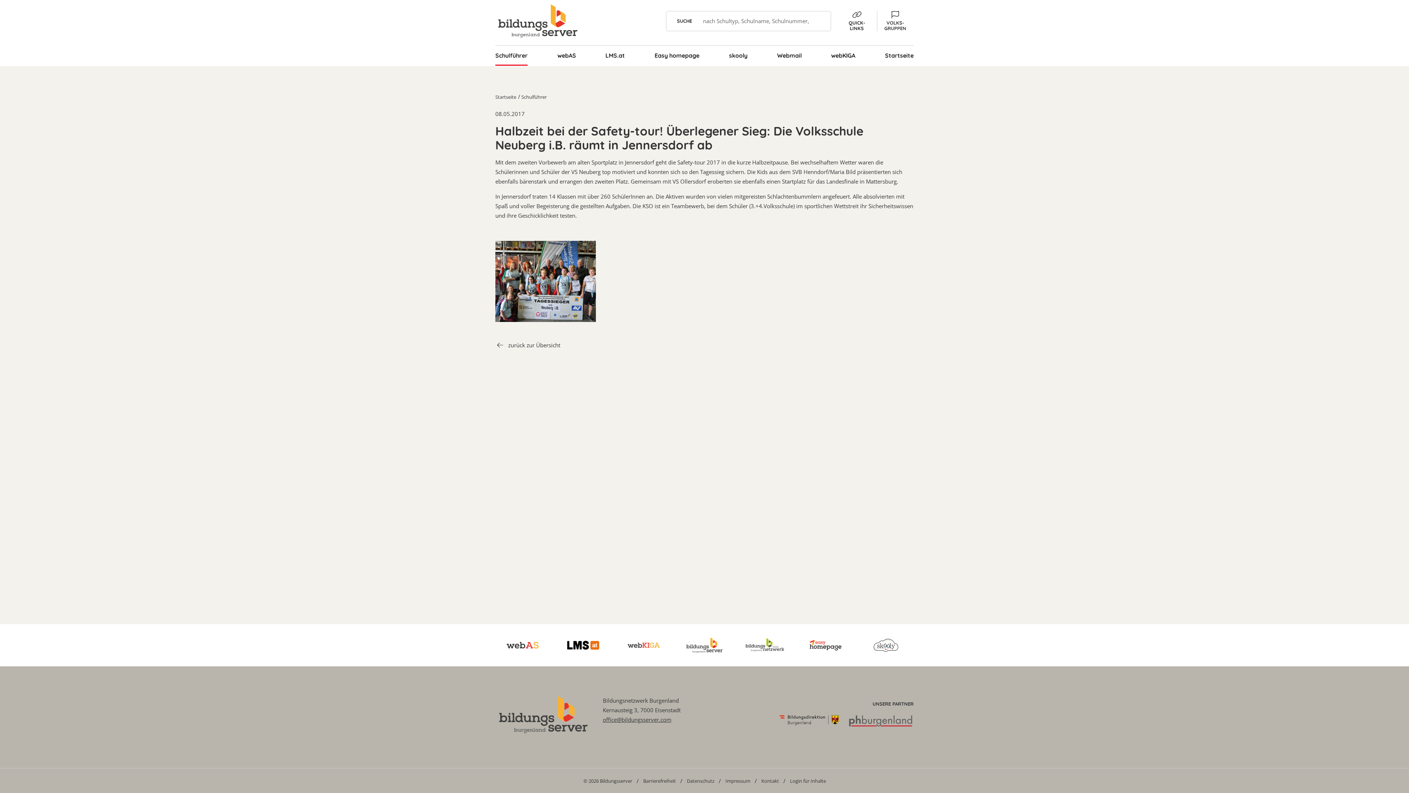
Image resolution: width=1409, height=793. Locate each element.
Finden (821, 21)
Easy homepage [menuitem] (677, 55)
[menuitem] (608, 781)
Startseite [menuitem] (899, 55)
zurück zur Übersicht (534, 345)
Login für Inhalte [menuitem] (808, 781)
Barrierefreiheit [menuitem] (659, 781)
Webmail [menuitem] (789, 55)
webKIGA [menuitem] (843, 55)
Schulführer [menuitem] (511, 55)
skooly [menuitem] (738, 55)
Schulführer (534, 97)
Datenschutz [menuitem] (700, 781)
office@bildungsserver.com (637, 719)
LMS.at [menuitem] (615, 55)
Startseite (505, 97)
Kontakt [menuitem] (770, 781)
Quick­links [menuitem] (857, 25)
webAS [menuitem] (566, 55)
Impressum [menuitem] (737, 781)
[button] (895, 21)
